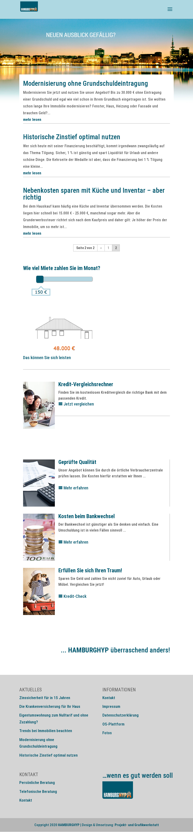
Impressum (111, 706)
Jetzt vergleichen (78, 404)
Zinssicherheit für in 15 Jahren (44, 697)
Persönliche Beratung (37, 782)
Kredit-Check (74, 596)
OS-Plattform (113, 724)
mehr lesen (32, 119)
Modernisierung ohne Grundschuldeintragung (85, 83)
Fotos (107, 732)
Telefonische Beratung (38, 791)
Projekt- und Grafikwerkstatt (137, 825)
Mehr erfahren (75, 487)
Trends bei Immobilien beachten (45, 730)
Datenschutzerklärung (120, 715)
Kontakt (108, 697)
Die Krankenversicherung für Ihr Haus (49, 706)
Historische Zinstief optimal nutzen (71, 137)
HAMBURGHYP (69, 825)
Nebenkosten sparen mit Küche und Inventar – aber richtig (94, 193)
